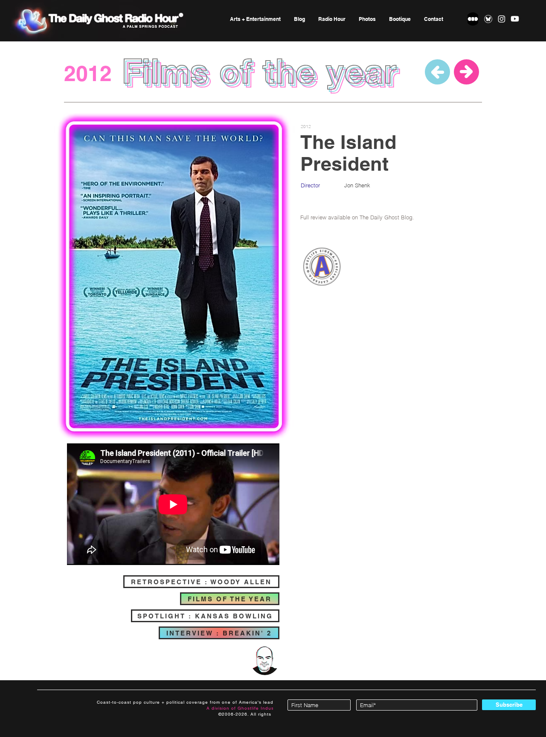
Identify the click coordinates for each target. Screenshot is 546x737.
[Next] (466, 71)
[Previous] (437, 71)
